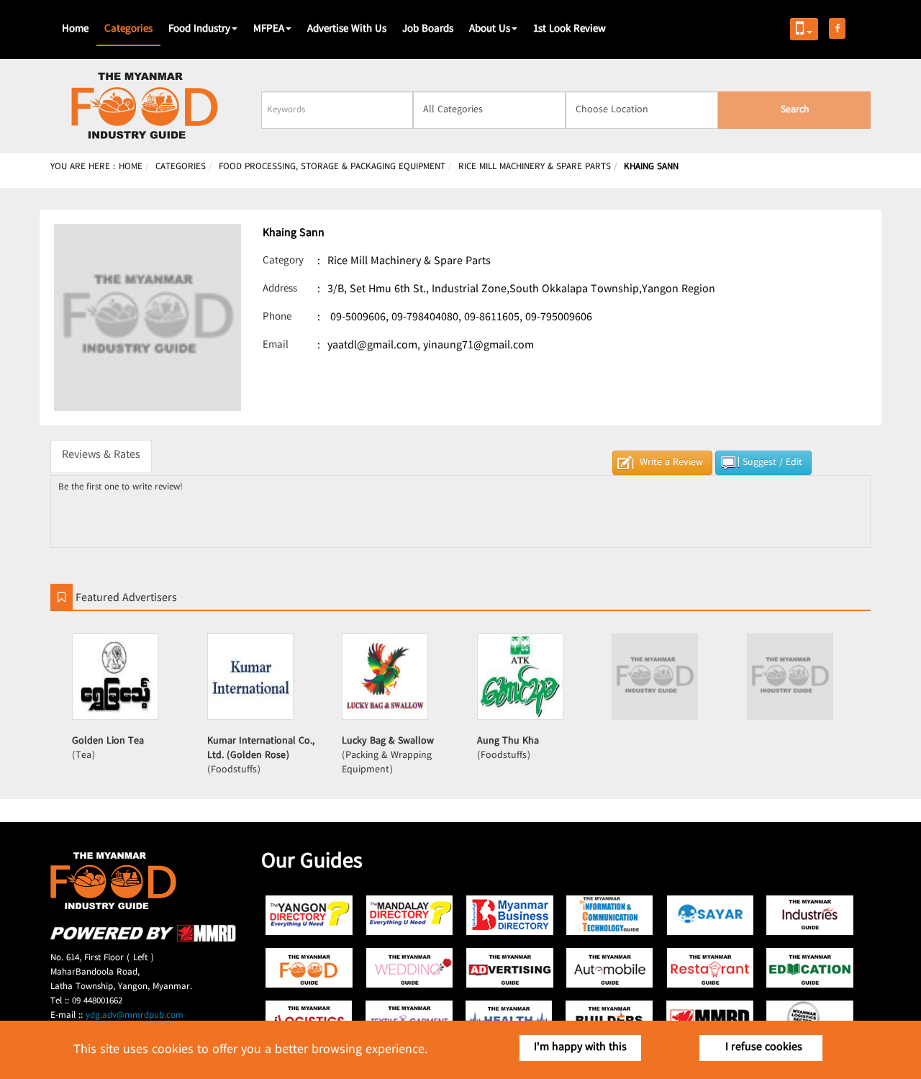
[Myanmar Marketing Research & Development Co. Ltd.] (143, 939)
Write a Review (671, 462)
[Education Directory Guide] (809, 968)
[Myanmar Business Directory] (509, 915)
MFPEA (268, 29)
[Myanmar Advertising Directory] (509, 968)
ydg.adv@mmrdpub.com (134, 1016)
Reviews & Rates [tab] (101, 455)
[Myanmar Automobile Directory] (609, 968)
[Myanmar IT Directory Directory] (609, 915)
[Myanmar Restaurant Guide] (709, 968)
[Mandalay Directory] (409, 915)
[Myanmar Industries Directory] (809, 915)
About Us (489, 29)
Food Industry (199, 29)
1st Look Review (569, 29)
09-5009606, (359, 318)
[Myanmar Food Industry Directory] (309, 968)
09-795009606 (558, 318)
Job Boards (427, 29)
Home (75, 29)
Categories (128, 29)
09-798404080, (426, 318)
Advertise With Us (346, 29)
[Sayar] (709, 915)
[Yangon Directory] (309, 915)
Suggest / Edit (772, 462)
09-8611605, (493, 318)
